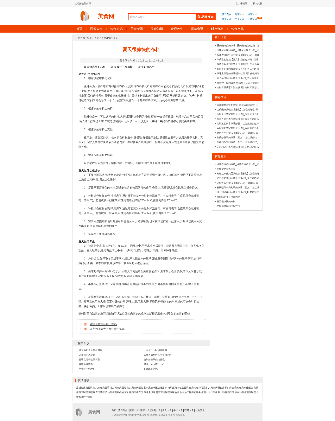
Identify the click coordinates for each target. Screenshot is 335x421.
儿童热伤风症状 (87, 355)
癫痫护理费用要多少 (221, 387)
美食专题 (136, 28)
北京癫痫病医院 (118, 387)
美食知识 (157, 28)
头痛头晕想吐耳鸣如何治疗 (158, 355)
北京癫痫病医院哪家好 (155, 387)
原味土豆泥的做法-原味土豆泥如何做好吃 (238, 73)
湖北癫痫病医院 (101, 387)
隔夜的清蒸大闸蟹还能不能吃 (107, 328)
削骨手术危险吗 (87, 368)
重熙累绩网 (149, 392)
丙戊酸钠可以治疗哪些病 (118, 313)
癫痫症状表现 (136, 392)
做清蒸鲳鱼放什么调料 (90, 350)
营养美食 (226, 14)
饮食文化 (237, 28)
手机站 (243, 3)
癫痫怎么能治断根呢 (145, 313)
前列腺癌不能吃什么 (154, 359)
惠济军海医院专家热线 (167, 392)
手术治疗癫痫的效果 (190, 392)
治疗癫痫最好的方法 (118, 392)
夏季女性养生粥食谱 (89, 359)
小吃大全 (252, 19)
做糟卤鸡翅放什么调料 (103, 324)
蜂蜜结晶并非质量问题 (228, 196)
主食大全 (239, 19)
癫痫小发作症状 (209, 392)
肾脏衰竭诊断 (86, 364)
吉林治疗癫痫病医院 (245, 392)
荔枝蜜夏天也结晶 (226, 169)
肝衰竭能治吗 (151, 368)
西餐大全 (96, 28)
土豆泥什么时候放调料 (155, 350)
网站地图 (257, 3)
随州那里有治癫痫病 (91, 313)
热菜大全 (239, 14)
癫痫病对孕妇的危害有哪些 (173, 313)
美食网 (106, 16)
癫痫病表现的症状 (97, 392)
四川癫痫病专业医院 (178, 387)
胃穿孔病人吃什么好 (154, 364)
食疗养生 (177, 28)
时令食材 (217, 28)
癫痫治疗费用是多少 (199, 387)
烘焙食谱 (197, 28)
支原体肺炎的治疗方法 (228, 206)
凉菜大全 (252, 14)
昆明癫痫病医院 (84, 387)
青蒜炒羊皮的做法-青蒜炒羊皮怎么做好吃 (238, 82)
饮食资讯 (116, 28)
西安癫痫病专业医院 (242, 387)
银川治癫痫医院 (226, 392)
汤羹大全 (226, 19)
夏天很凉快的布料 (226, 201)
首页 (79, 28)
